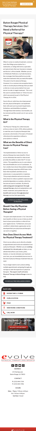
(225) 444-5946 (19, 384)
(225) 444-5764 (19, 381)
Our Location (12, 298)
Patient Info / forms (15, 293)
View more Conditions (16, 308)
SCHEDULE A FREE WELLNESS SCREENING (18, 200)
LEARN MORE (26, 4)
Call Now (11, 312)
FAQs (9, 303)
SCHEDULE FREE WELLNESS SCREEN (17, 281)
